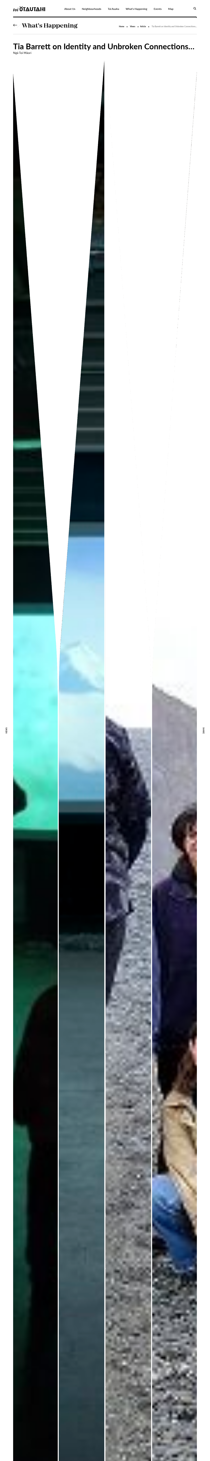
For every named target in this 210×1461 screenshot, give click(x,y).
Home (121, 26)
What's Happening (50, 26)
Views (132, 26)
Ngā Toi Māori (22, 53)
